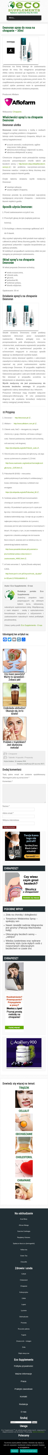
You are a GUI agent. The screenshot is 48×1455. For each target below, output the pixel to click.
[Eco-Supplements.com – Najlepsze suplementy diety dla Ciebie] (24, 11)
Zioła (23, 1347)
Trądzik (23, 1335)
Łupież (24, 1304)
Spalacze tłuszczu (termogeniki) (24, 1243)
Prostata (24, 1323)
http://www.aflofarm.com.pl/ (24, 424)
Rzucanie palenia (23, 1329)
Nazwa (6, 806)
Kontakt (23, 1396)
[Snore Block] (22, 901)
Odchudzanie (23, 1317)
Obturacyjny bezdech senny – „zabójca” (21, 935)
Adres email (8, 813)
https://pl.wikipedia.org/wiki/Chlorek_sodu (21, 448)
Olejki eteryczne (23, 1353)
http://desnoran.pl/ (21, 418)
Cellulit (23, 1274)
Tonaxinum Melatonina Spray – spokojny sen (22, 919)
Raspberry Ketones (23, 1237)
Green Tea (23, 1256)
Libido (24, 1298)
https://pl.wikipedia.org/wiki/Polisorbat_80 (20, 492)
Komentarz (8, 781)
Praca (23, 1381)
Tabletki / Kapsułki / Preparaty (20, 758)
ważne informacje (38, 1432)
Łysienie (24, 1310)
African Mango (24, 1225)
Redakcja (23, 1404)
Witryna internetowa (11, 820)
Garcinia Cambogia (23, 1231)
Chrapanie (17, 112)
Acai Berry (23, 1219)
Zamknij (14, 1451)
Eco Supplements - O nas (31, 625)
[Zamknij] (45, 1447)
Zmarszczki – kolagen (23, 1341)
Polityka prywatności (23, 1366)
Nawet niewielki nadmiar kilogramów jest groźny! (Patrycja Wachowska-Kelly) (24, 928)
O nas (23, 1412)
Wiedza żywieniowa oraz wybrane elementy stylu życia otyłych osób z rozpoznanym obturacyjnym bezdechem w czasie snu (24, 944)
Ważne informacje (23, 1374)
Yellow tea (23, 1250)
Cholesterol (23, 1280)
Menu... (12, 18)
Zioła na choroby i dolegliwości (21, 914)
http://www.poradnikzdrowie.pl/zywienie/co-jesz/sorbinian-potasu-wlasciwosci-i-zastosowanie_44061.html (21, 554)
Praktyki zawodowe (24, 1389)
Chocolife (24, 1262)
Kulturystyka (23, 1292)
